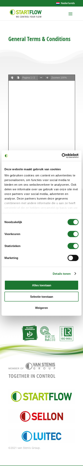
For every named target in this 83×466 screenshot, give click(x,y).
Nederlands (67, 3)
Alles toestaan (41, 285)
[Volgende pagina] (18, 78)
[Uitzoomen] (41, 78)
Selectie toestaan (41, 296)
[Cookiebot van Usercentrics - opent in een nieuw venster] (62, 155)
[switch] (73, 234)
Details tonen (62, 273)
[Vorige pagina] (12, 78)
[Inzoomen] (47, 78)
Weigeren (41, 307)
